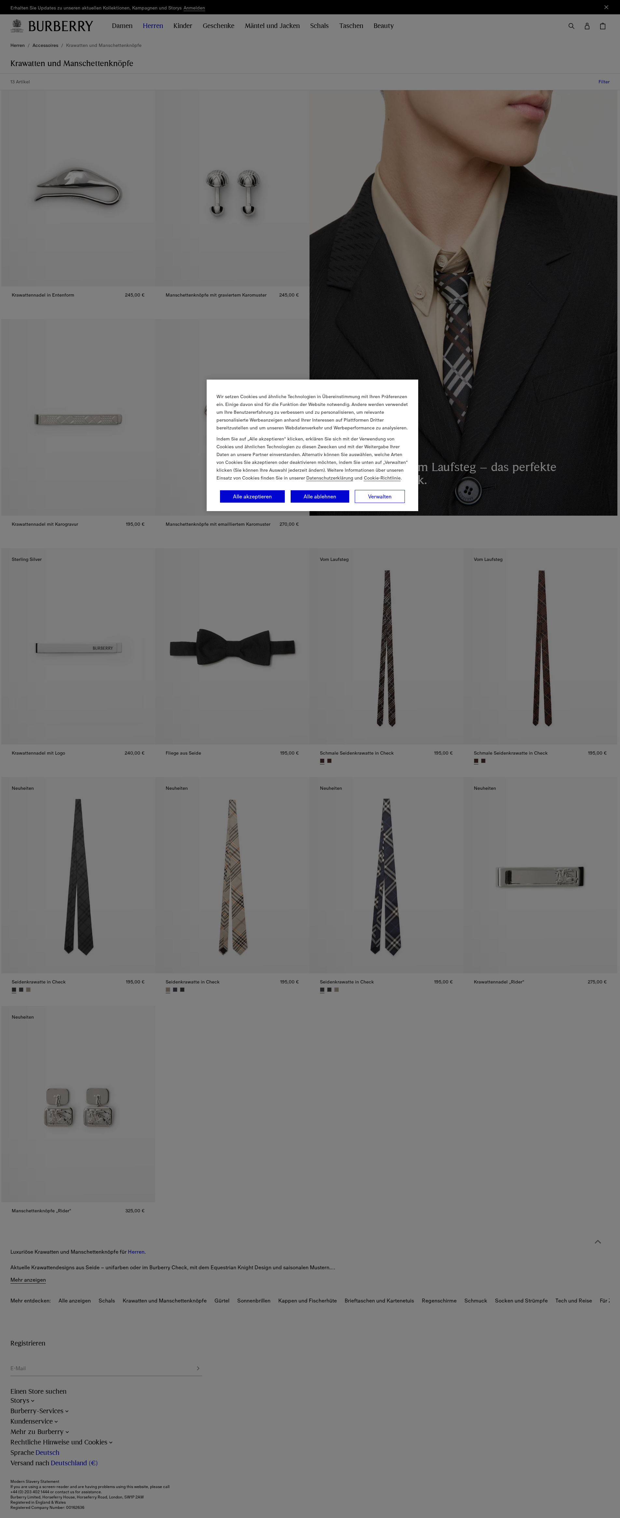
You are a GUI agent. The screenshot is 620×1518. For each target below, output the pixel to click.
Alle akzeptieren (252, 496)
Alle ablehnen (320, 496)
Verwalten (380, 496)
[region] (312, 445)
